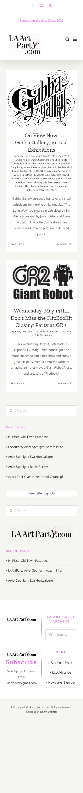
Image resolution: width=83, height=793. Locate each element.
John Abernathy (52, 171)
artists (18, 160)
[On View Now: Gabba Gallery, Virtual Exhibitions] (41, 98)
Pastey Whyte (48, 179)
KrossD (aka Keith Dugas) (47, 175)
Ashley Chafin (30, 160)
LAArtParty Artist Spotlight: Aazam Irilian (35, 447)
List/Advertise (61, 672)
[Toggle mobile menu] (75, 39)
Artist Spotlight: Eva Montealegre (30, 456)
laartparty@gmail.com (22, 683)
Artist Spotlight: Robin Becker (28, 467)
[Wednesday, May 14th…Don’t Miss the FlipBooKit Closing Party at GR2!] (41, 281)
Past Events (49, 156)
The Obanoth (32, 186)
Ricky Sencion (63, 179)
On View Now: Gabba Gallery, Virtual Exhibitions (41, 86)
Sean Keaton (54, 183)
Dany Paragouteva (20, 168)
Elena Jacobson (39, 168)
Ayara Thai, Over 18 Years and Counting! (35, 477)
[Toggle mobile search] (67, 39)
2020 (66, 156)
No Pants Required (30, 179)
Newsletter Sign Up (41, 493)
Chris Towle (61, 160)
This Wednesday (43, 335)
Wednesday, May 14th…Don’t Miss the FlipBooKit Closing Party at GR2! (41, 269)
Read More (16, 244)
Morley (15, 179)
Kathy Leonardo (23, 332)
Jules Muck (27, 175)
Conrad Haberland (60, 164)
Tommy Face (47, 186)
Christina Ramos (21, 164)
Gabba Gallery (27, 171)
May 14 (65, 175)
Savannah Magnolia (36, 183)
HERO (39, 171)
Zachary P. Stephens (46, 190)
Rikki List (20, 183)
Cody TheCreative (40, 164)
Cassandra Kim (46, 160)
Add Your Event (61, 662)
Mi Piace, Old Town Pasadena (28, 437)
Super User (22, 156)
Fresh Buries (54, 168)
